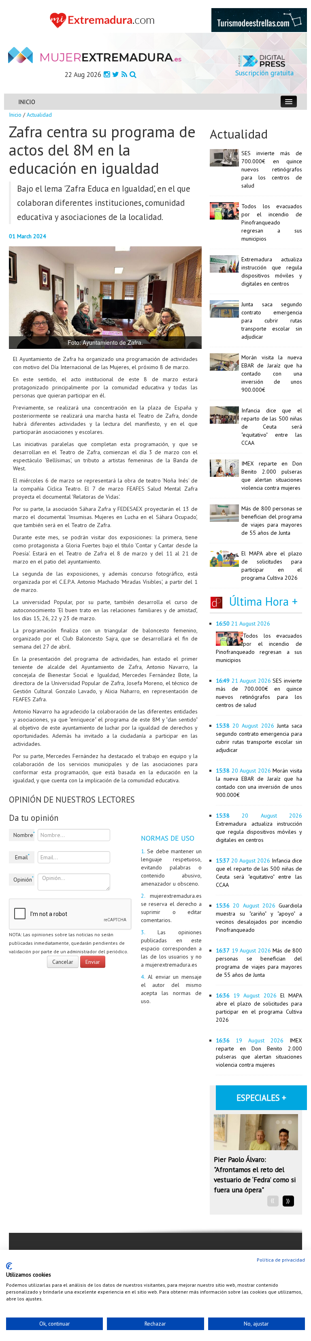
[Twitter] (115, 74)
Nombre (23, 835)
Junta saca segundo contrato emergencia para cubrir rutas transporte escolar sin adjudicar (271, 320)
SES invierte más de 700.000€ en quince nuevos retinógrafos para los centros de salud (271, 169)
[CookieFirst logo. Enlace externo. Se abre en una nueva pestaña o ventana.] (9, 1266)
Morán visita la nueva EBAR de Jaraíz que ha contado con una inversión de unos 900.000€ (271, 373)
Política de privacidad (281, 1260)
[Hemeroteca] (133, 74)
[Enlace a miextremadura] (103, 19)
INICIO (26, 102)
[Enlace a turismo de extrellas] (259, 19)
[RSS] (124, 74)
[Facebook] (107, 74)
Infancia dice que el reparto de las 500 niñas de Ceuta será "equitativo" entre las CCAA (271, 426)
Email (22, 857)
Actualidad (39, 114)
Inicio (15, 114)
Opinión (23, 879)
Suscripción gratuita (264, 72)
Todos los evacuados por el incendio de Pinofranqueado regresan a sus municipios (271, 222)
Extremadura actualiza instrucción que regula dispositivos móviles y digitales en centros (259, 831)
